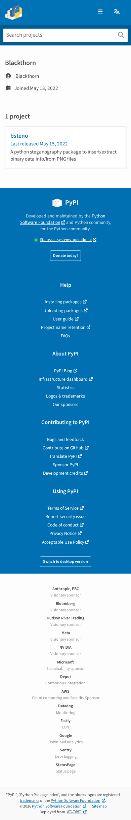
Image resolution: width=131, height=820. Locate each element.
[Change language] (117, 12)
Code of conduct (63, 525)
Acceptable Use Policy (63, 542)
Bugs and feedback (65, 439)
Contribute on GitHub (63, 448)
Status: (66, 240)
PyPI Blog (63, 371)
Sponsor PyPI (65, 465)
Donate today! (65, 256)
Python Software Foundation (62, 219)
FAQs (65, 336)
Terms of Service (63, 508)
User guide (63, 319)
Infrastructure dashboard (63, 379)
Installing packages (63, 302)
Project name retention (63, 327)
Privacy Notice (63, 533)
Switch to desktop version (65, 562)
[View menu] (100, 12)
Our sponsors (65, 404)
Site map (99, 806)
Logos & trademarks (65, 396)
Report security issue (65, 516)
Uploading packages (63, 310)
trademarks (29, 801)
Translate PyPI (63, 456)
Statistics (66, 387)
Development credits (63, 473)
